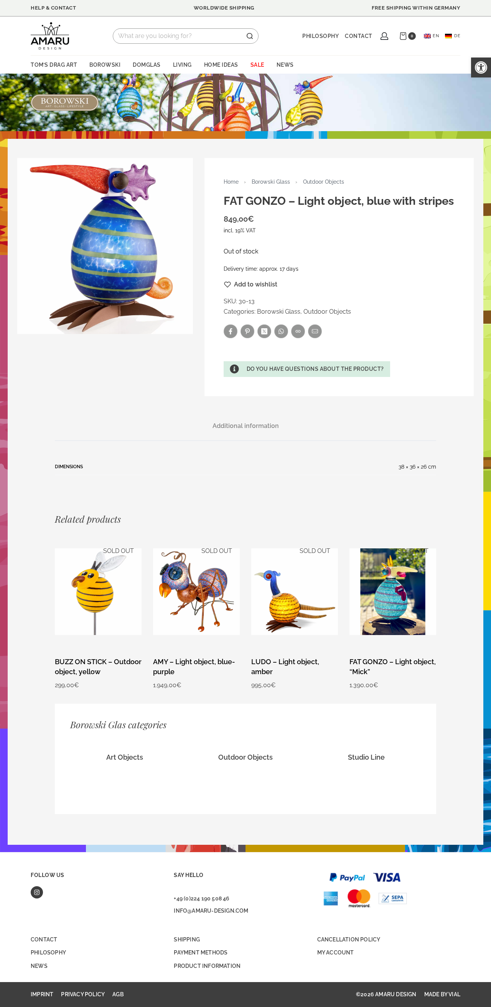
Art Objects (124, 757)
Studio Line (366, 757)
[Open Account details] (384, 36)
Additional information (246, 425)
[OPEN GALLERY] (105, 246)
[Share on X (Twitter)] (264, 331)
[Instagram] (37, 892)
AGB (118, 994)
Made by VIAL (442, 994)
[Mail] (315, 331)
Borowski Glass (271, 181)
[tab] (245, 425)
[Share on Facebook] (230, 331)
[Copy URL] (298, 331)
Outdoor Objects (323, 181)
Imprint (42, 994)
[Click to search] (249, 36)
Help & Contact (53, 8)
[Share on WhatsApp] (281, 331)
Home (231, 181)
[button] (307, 369)
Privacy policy (83, 994)
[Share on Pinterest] (247, 331)
